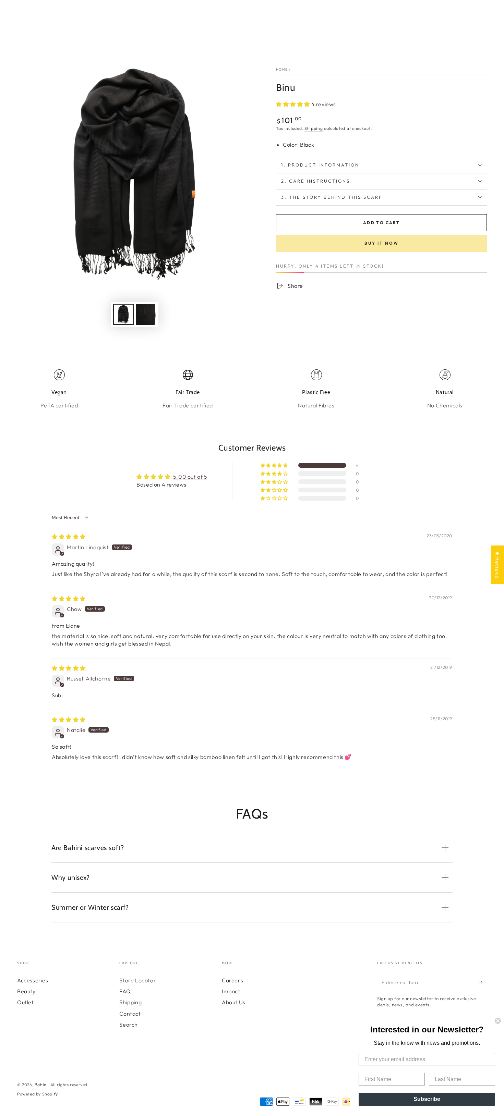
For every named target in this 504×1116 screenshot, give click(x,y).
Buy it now (381, 243)
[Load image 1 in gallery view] (123, 314)
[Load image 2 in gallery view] (146, 314)
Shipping (313, 128)
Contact (130, 1013)
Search (128, 1024)
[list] (252, 389)
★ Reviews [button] (497, 564)
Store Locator (137, 980)
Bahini (41, 1084)
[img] (69, 536)
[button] (293, 104)
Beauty (26, 991)
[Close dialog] (497, 1020)
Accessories (32, 980)
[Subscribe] (483, 982)
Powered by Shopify (37, 1093)
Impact (231, 991)
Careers (232, 980)
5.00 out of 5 (190, 476)
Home (282, 69)
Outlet (25, 1002)
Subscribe (426, 1099)
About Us (233, 1002)
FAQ (125, 991)
